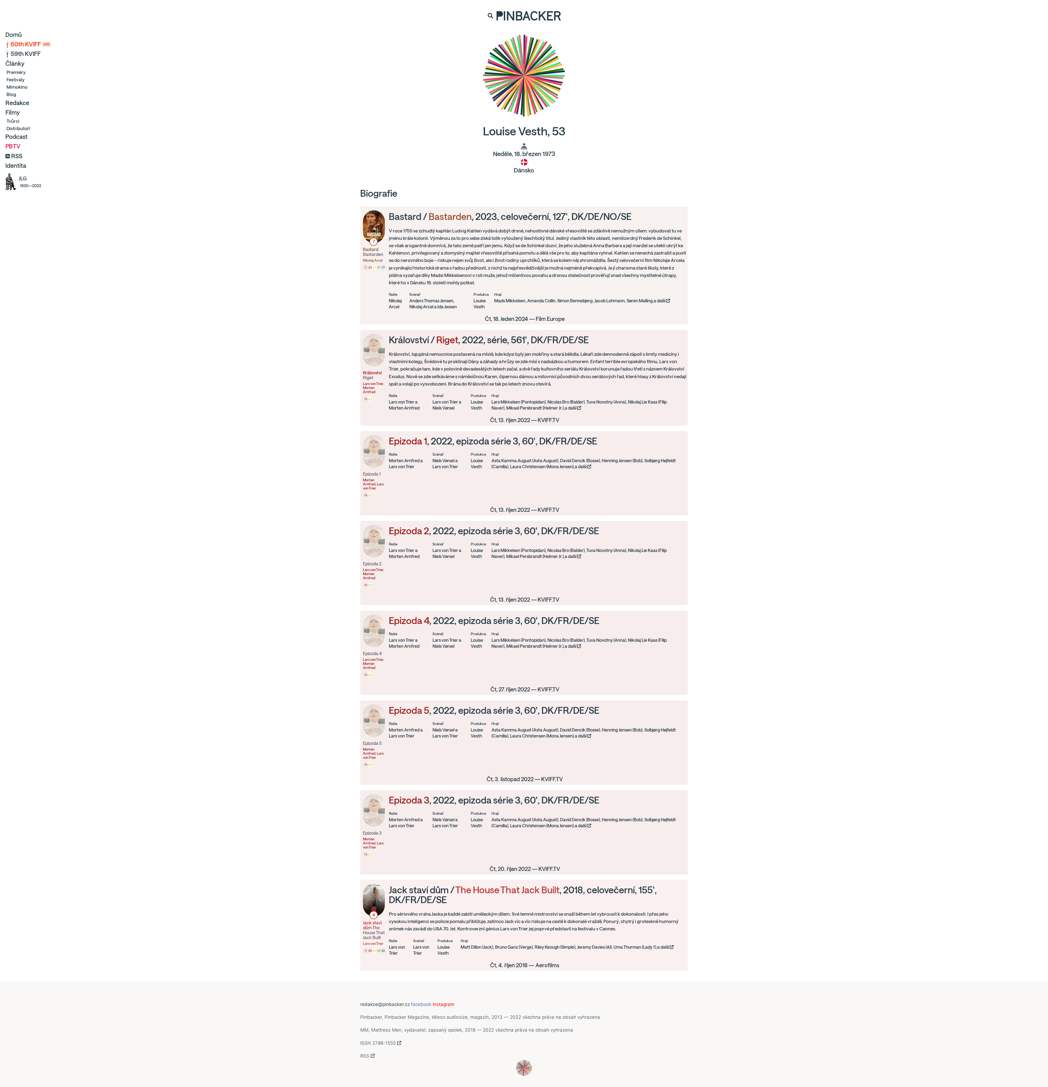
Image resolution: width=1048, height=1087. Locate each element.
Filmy (12, 112)
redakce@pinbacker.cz (385, 1004)
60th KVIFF (30, 44)
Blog (11, 94)
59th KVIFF (26, 53)
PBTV (12, 146)
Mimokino (17, 86)
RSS (16, 156)
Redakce (17, 103)
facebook (421, 1004)
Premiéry (16, 72)
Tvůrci (13, 121)
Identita (15, 165)
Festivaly (16, 79)
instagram (443, 1004)
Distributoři (18, 128)
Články (14, 63)
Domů (13, 34)
